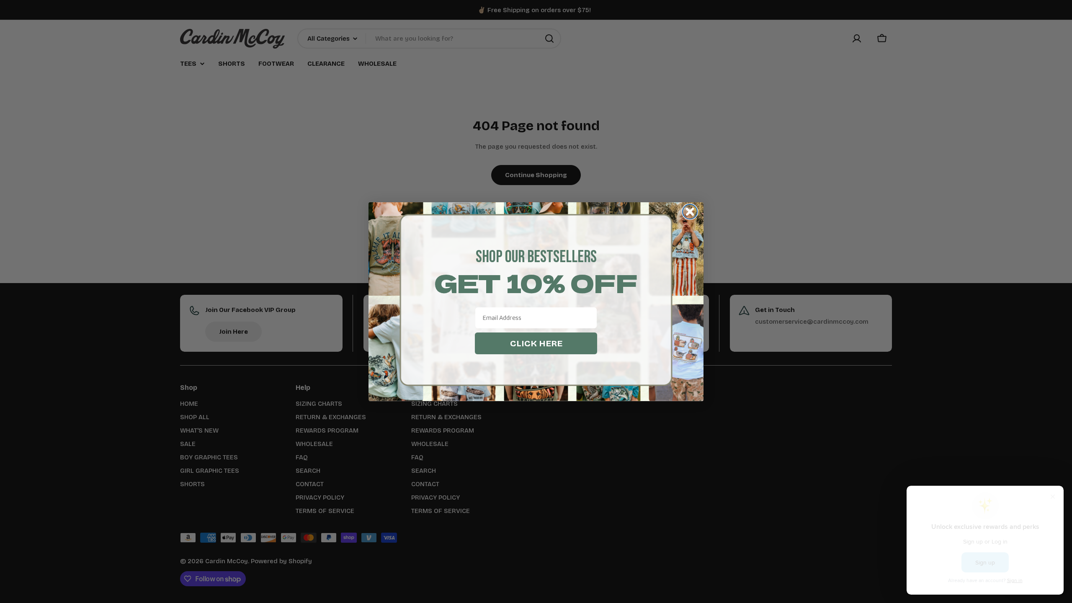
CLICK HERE (536, 343)
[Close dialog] (690, 211)
